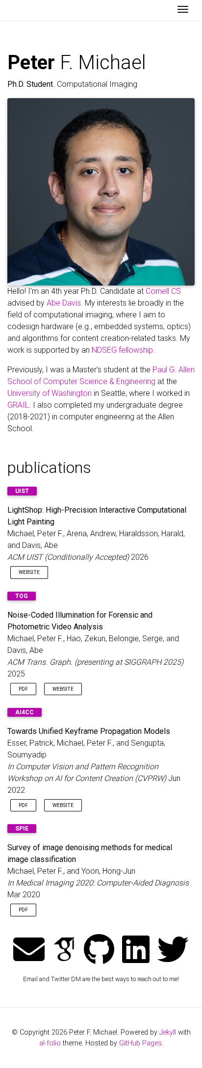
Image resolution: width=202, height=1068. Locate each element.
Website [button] (29, 572)
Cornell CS (163, 291)
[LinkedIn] (136, 950)
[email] (29, 950)
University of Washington (49, 393)
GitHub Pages (140, 1043)
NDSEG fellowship (122, 350)
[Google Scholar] (64, 950)
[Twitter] (173, 950)
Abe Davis (64, 303)
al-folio (50, 1043)
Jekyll (167, 1032)
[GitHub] (99, 950)
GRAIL (18, 405)
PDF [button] (23, 689)
